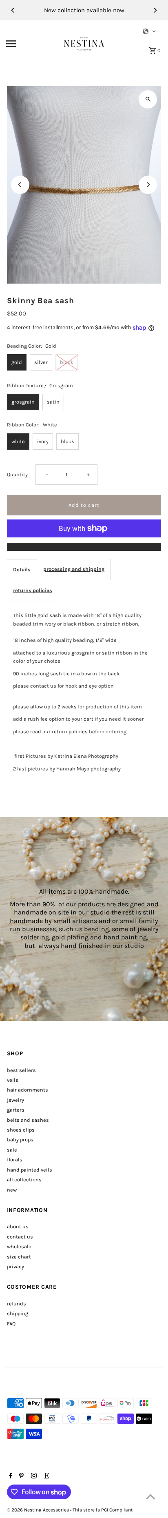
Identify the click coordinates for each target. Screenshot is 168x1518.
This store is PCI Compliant (103, 1510)
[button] (149, 31)
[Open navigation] (32, 43)
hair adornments (27, 1090)
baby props (20, 1139)
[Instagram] (33, 1476)
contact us (20, 1237)
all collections (24, 1179)
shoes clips (21, 1130)
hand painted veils (29, 1170)
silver (41, 362)
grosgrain (23, 402)
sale (12, 1150)
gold (16, 362)
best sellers (21, 1070)
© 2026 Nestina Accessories (38, 1510)
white (18, 441)
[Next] (155, 10)
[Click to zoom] (148, 99)
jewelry (15, 1100)
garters (15, 1110)
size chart (19, 1257)
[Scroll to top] (150, 1496)
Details (22, 569)
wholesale (19, 1246)
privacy (15, 1266)
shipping (17, 1313)
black (66, 362)
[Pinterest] (20, 1476)
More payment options (84, 547)
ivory (43, 441)
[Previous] (13, 10)
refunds (16, 1304)
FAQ (11, 1323)
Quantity (17, 474)
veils (12, 1080)
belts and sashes (28, 1120)
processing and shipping (73, 569)
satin (53, 402)
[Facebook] (9, 1476)
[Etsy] (45, 1476)
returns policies (32, 590)
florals (14, 1159)
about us (18, 1226)
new (12, 1190)
